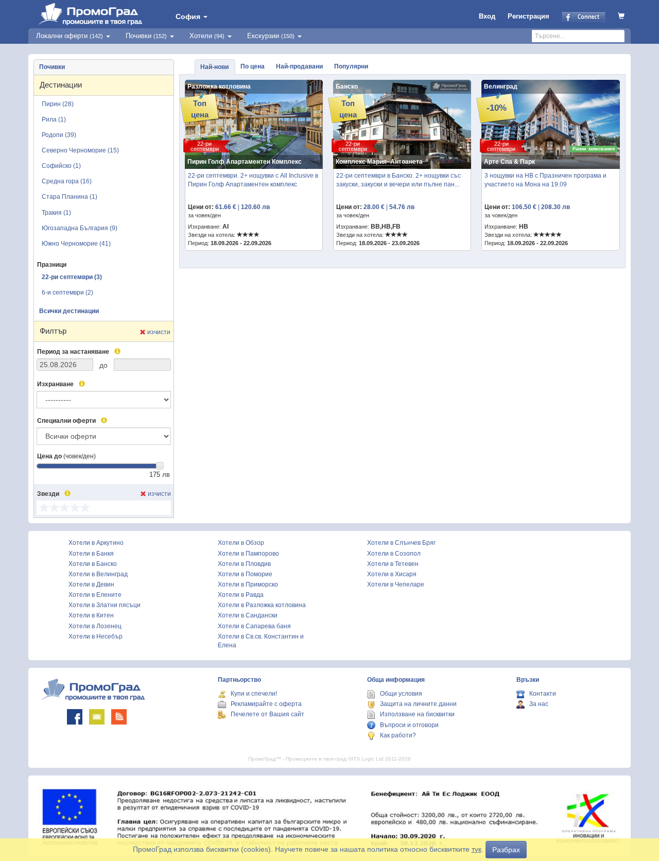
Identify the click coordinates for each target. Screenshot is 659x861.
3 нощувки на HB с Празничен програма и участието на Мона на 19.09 (545, 180)
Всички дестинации (69, 311)
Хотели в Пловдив (244, 563)
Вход (487, 16)
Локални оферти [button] (69, 36)
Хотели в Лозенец (95, 626)
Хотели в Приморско (248, 584)
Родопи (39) (59, 135)
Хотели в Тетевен (393, 563)
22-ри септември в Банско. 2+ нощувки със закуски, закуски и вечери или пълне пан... (398, 180)
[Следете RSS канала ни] (119, 717)
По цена (252, 66)
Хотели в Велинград (98, 574)
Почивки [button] (146, 36)
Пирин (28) (58, 104)
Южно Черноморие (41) (76, 243)
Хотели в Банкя (91, 553)
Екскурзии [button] (270, 36)
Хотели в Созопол (394, 553)
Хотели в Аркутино (96, 542)
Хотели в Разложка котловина (262, 605)
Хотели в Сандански (248, 615)
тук (476, 849)
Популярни (351, 66)
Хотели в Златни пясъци (104, 605)
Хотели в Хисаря (392, 574)
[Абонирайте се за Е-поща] (97, 717)
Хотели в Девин (91, 584)
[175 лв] (160, 466)
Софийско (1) (61, 165)
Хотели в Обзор (241, 542)
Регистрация (528, 16)
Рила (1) (54, 119)
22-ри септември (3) (72, 277)
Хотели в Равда (241, 594)
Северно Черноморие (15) (80, 150)
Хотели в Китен (91, 615)
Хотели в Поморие (245, 574)
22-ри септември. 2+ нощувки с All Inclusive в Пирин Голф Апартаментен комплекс (253, 180)
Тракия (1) (56, 212)
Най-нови (214, 67)
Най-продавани (299, 66)
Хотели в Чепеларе (395, 584)
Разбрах (506, 850)
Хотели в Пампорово (248, 553)
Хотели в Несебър (95, 636)
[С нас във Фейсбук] (74, 717)
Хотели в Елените (95, 594)
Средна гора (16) (67, 181)
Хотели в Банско (92, 563)
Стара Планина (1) (69, 196)
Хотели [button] (206, 36)
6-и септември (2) (67, 292)
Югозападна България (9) (79, 228)
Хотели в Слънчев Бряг (401, 542)
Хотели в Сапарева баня (254, 626)
